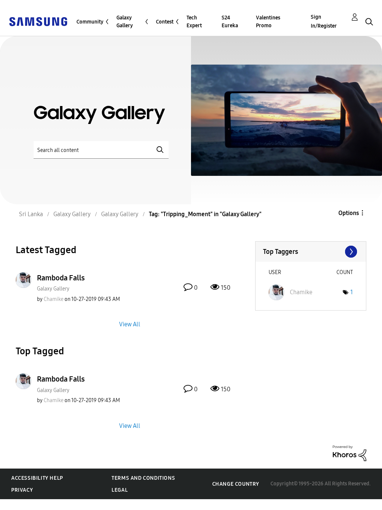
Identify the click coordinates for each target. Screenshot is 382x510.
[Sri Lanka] (38, 21)
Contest (164, 22)
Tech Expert (194, 22)
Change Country (235, 484)
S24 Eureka (230, 22)
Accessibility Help (37, 478)
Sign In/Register (324, 21)
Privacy (22, 490)
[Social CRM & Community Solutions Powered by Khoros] (349, 452)
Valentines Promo (268, 22)
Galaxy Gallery (124, 22)
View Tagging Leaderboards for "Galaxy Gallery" (311, 252)
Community (89, 22)
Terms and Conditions (143, 478)
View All (129, 324)
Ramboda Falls (61, 277)
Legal (120, 490)
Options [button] (348, 213)
